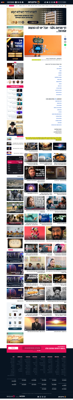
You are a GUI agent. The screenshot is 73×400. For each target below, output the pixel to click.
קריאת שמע (12, 366)
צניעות (21, 365)
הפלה (21, 366)
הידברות (64, 356)
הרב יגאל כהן (28, 364)
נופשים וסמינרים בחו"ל (43, 387)
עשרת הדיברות (35, 362)
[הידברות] (34, 2)
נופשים (65, 368)
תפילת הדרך (12, 369)
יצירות (44, 371)
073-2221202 (44, 389)
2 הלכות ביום (64, 364)
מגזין (60, 5)
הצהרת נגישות (63, 374)
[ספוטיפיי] (16, 2)
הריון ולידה (20, 368)
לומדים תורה (35, 358)
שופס (31, 5)
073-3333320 (14, 381)
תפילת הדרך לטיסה (57, 107)
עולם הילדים (47, 5)
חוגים (44, 372)
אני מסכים (36, 350)
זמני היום (36, 5)
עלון (33, 5)
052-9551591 (44, 384)
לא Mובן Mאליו (50, 359)
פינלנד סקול (35, 364)
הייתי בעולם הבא (50, 372)
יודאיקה (36, 374)
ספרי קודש (35, 372)
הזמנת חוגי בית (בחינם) (23, 383)
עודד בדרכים (50, 358)
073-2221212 (54, 380)
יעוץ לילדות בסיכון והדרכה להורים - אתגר (11, 379)
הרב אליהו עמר (28, 374)
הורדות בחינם (58, 92)
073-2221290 (24, 384)
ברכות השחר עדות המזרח (56, 124)
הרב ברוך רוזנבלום (27, 368)
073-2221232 (24, 380)
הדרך (58, 105)
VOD (62, 5)
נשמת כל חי (12, 372)
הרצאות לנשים (20, 369)
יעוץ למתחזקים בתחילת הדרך (22, 378)
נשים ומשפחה (20, 356)
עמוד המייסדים (63, 372)
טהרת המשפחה (20, 361)
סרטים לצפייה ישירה (42, 362)
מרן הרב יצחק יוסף (27, 361)
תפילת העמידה (58, 120)
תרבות (60, 83)
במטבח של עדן (50, 361)
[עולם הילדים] (23, 2)
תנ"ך (36, 359)
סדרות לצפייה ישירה (42, 364)
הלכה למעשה (50, 362)
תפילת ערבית (58, 118)
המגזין (58, 359)
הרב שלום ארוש (28, 371)
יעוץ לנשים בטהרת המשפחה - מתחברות (62, 384)
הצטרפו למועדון (11, 5)
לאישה (21, 358)
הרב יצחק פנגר (28, 362)
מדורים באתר (57, 356)
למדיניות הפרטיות (35, 350)
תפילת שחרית (58, 116)
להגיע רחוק (50, 368)
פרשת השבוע (58, 81)
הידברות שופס (64, 371)
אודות (65, 375)
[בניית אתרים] (22, 396)
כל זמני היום (15, 172)
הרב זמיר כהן (50, 5)
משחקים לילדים (43, 365)
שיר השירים (12, 371)
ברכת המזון (12, 364)
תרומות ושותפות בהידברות (52, 378)
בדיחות (44, 361)
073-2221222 (64, 380)
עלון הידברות (64, 361)
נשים (60, 70)
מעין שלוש (59, 109)
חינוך (36, 366)
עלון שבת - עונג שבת (43, 378)
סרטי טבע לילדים (42, 369)
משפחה (58, 365)
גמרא (36, 361)
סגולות (36, 365)
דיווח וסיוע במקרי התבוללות (32, 383)
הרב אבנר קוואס (28, 372)
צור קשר (23, 5)
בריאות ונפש (35, 368)
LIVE (16, 5)
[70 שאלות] (18, 2)
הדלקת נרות (20, 362)
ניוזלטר (65, 362)
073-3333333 (64, 389)
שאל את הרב (39, 5)
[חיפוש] (57, 2)
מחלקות (29, 5)
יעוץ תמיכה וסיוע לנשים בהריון (42, 383)
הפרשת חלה (20, 371)
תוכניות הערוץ (50, 356)
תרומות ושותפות (63, 369)
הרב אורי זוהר (28, 369)
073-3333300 (54, 384)
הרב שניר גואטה (28, 365)
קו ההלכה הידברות (53, 383)
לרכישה (13, 307)
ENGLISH (20, 5)
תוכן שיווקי (57, 374)
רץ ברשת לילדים (42, 359)
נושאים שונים (35, 356)
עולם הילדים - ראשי (42, 358)
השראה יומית (50, 371)
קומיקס (44, 366)
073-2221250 (54, 389)
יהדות (60, 66)
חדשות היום (57, 361)
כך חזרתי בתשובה (49, 369)
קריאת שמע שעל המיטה (56, 114)
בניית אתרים (17, 396)
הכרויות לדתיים (58, 90)
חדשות (58, 5)
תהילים (13, 368)
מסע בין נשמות (50, 366)
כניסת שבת (57, 101)
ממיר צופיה (64, 387)
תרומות (26, 5)
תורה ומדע (59, 79)
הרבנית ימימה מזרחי (19, 364)
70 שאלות (43, 5)
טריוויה (44, 368)
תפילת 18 (59, 122)
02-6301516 (64, 385)
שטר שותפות (55, 5)
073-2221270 (14, 384)
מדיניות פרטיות (63, 358)
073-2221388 (44, 380)
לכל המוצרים (15, 328)
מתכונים (21, 359)
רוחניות (59, 75)
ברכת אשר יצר (12, 374)
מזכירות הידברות (64, 378)
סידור (55, 99)
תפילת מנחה (12, 359)
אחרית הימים (35, 369)
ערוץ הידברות (64, 359)
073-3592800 (34, 380)
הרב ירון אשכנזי (28, 366)
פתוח (51, 364)
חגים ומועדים (57, 372)
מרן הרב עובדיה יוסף (27, 359)
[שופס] (20, 2)
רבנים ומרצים (28, 356)
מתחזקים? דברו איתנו (10, 2)
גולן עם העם (50, 365)
